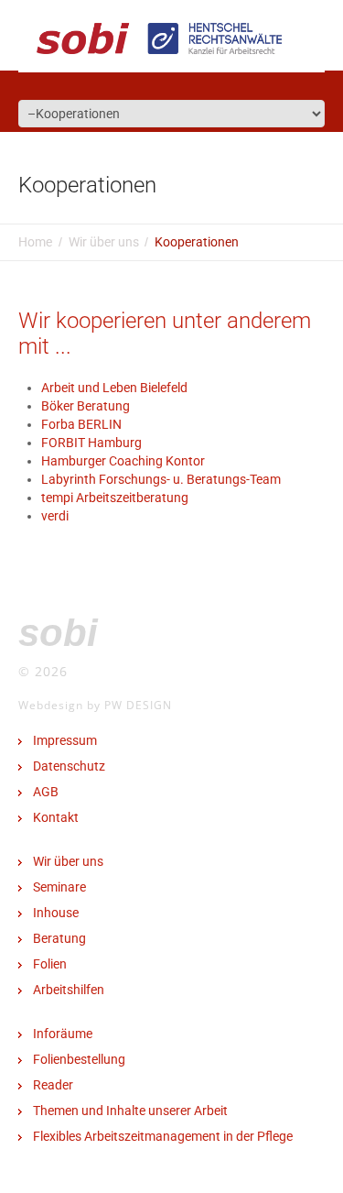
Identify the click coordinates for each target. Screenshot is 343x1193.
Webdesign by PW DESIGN (95, 704)
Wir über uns (104, 242)
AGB (46, 791)
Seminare (59, 887)
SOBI (58, 632)
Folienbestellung (79, 1059)
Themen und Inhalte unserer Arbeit (130, 1110)
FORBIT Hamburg (91, 442)
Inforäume (62, 1033)
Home (35, 242)
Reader (53, 1085)
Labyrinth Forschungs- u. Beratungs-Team (161, 479)
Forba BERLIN (81, 424)
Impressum (65, 740)
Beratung (59, 938)
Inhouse (56, 912)
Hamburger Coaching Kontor (123, 461)
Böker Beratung (85, 406)
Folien (50, 964)
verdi (55, 516)
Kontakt (56, 817)
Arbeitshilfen (68, 989)
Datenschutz (69, 766)
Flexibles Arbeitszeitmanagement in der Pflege (163, 1136)
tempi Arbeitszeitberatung (114, 497)
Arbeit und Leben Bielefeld (114, 387)
